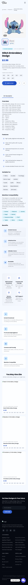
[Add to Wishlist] (19, 83)
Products (10, 9)
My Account (5, 562)
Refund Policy (18, 562)
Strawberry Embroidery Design (11, 478)
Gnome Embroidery (20, 540)
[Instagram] (3, 530)
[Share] (24, 83)
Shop (3, 559)
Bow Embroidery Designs (7, 547)
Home (4, 9)
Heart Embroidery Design (10, 408)
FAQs (3, 564)
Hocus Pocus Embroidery (20, 537)
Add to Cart (10, 83)
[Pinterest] (10, 530)
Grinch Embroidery (20, 545)
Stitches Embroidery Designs (7, 549)
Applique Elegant (6, 540)
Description (8, 96)
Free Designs (18, 549)
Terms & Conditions (20, 556)
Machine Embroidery (7, 542)
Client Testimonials (7, 567)
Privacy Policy (18, 559)
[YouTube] (14, 530)
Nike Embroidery (19, 542)
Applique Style (5, 537)
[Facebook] (7, 530)
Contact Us (18, 564)
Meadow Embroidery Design (11, 443)
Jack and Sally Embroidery (20, 547)
